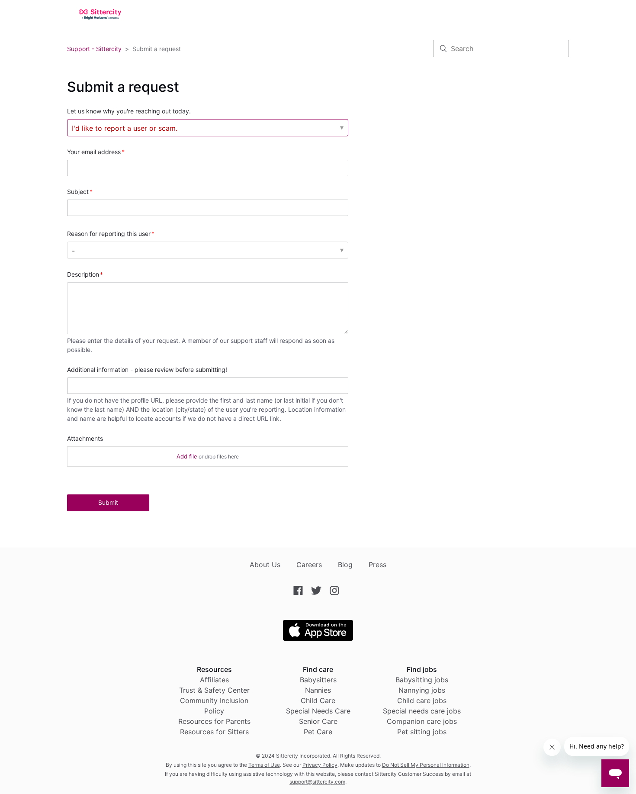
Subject (78, 191)
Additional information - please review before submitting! (147, 369)
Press (377, 564)
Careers (309, 564)
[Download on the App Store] (318, 638)
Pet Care (318, 731)
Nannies (318, 690)
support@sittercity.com (317, 781)
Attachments (85, 438)
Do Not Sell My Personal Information (425, 765)
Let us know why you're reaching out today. (129, 111)
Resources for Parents (214, 721)
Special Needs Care (318, 711)
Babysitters (318, 679)
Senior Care (318, 721)
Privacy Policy (319, 765)
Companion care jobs (422, 721)
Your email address (94, 151)
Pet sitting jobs (421, 731)
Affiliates (214, 679)
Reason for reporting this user (109, 233)
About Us (265, 564)
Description (83, 274)
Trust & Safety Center (214, 690)
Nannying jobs (421, 690)
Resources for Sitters (214, 731)
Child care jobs (421, 700)
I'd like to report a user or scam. (124, 128)
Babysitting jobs (421, 679)
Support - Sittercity (94, 48)
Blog (345, 564)
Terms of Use (264, 765)
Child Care (318, 700)
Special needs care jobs (422, 711)
